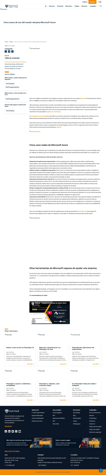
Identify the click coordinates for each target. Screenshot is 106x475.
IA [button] (45, 6)
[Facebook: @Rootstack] (6, 430)
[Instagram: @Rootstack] (16, 430)
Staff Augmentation (12, 87)
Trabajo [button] (76, 6)
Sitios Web (56, 424)
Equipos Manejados (37, 415)
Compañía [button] (93, 6)
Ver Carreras (94, 442)
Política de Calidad (94, 429)
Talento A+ (92, 424)
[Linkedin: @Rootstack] (9, 430)
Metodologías (77, 418)
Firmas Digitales (57, 412)
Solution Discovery (37, 421)
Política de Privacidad (95, 426)
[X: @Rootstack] (13, 430)
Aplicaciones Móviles (59, 418)
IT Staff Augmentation (38, 412)
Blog (11, 41)
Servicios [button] (52, 6)
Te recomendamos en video (13, 68)
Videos (75, 421)
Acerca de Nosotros (95, 412)
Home (6, 41)
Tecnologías (10, 83)
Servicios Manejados (38, 418)
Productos (60, 6)
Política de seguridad (95, 432)
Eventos (85, 2)
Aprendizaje (76, 412)
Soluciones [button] (68, 6)
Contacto (92, 2)
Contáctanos (93, 418)
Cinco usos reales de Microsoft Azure (15, 62)
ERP (54, 415)
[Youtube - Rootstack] (20, 430)
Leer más (29, 364)
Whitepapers (76, 424)
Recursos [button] (84, 6)
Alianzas (91, 415)
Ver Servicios (44, 442)
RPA (54, 421)
